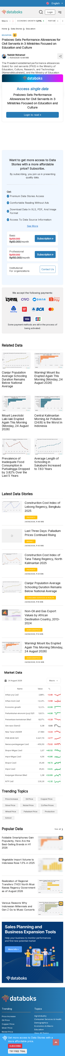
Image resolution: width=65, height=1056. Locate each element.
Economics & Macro (43, 1026)
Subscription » (45, 238)
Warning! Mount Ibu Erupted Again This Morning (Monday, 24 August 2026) (44, 647)
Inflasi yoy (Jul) (12, 695)
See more (32, 225)
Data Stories (16, 28)
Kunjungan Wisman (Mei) (16, 775)
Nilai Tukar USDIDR (13, 732)
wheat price (10, 811)
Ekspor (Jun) (10, 763)
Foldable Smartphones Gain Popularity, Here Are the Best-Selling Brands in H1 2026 (18, 842)
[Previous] (57, 21)
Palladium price (30, 811)
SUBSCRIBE (15, 1046)
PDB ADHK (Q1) (12, 738)
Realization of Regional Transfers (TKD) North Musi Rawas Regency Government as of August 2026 (18, 886)
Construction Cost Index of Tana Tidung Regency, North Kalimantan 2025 (43, 559)
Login (50, 12)
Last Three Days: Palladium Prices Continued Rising (43, 533)
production (50, 811)
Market (30, 541)
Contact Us (47, 269)
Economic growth (13, 707)
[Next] (62, 21)
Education (30, 28)
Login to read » (32, 114)
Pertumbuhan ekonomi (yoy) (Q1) (19, 713)
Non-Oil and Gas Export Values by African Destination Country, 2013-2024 (42, 617)
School (8, 818)
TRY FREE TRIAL (17, 1051)
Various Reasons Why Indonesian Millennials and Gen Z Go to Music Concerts (18, 906)
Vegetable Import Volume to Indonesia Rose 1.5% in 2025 (18, 861)
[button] (54, 3)
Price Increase (11, 799)
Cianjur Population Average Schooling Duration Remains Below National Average (43, 587)
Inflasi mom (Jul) (12, 701)
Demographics (34, 630)
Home (4, 28)
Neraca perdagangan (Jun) (17, 744)
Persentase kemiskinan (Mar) (18, 719)
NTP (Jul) (9, 781)
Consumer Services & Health (40, 598)
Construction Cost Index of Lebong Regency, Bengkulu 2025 (42, 507)
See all (58, 829)
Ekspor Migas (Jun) (13, 750)
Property (31, 517)
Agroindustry (40, 1016)
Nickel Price (28, 805)
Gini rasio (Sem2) (12, 726)
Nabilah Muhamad (16, 55)
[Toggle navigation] (59, 12)
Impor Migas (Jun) (13, 756)
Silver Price (10, 805)
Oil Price (29, 799)
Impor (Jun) (10, 769)
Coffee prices (47, 805)
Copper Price (46, 799)
